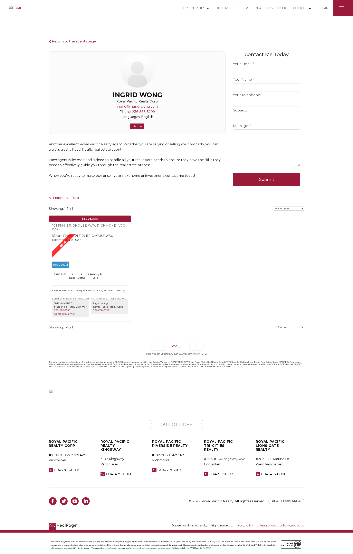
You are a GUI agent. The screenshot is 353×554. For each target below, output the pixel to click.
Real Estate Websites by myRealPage (279, 525)
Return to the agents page (73, 41)
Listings (137, 126)
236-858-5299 (143, 112)
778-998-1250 (62, 310)
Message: (241, 126)
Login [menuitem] (323, 8)
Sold (76, 198)
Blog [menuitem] (283, 8)
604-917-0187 (221, 474)
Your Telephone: (247, 95)
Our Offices (177, 424)
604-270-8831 (170, 470)
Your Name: (243, 79)
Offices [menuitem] (300, 8)
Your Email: (243, 64)
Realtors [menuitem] (264, 8)
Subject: (240, 110)
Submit (266, 179)
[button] (176, 424)
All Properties (58, 198)
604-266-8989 (67, 470)
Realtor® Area (286, 501)
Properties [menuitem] (194, 8)
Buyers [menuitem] (222, 8)
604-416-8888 (273, 474)
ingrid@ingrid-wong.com (137, 106)
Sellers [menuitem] (242, 8)
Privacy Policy (244, 525)
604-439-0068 (119, 474)
